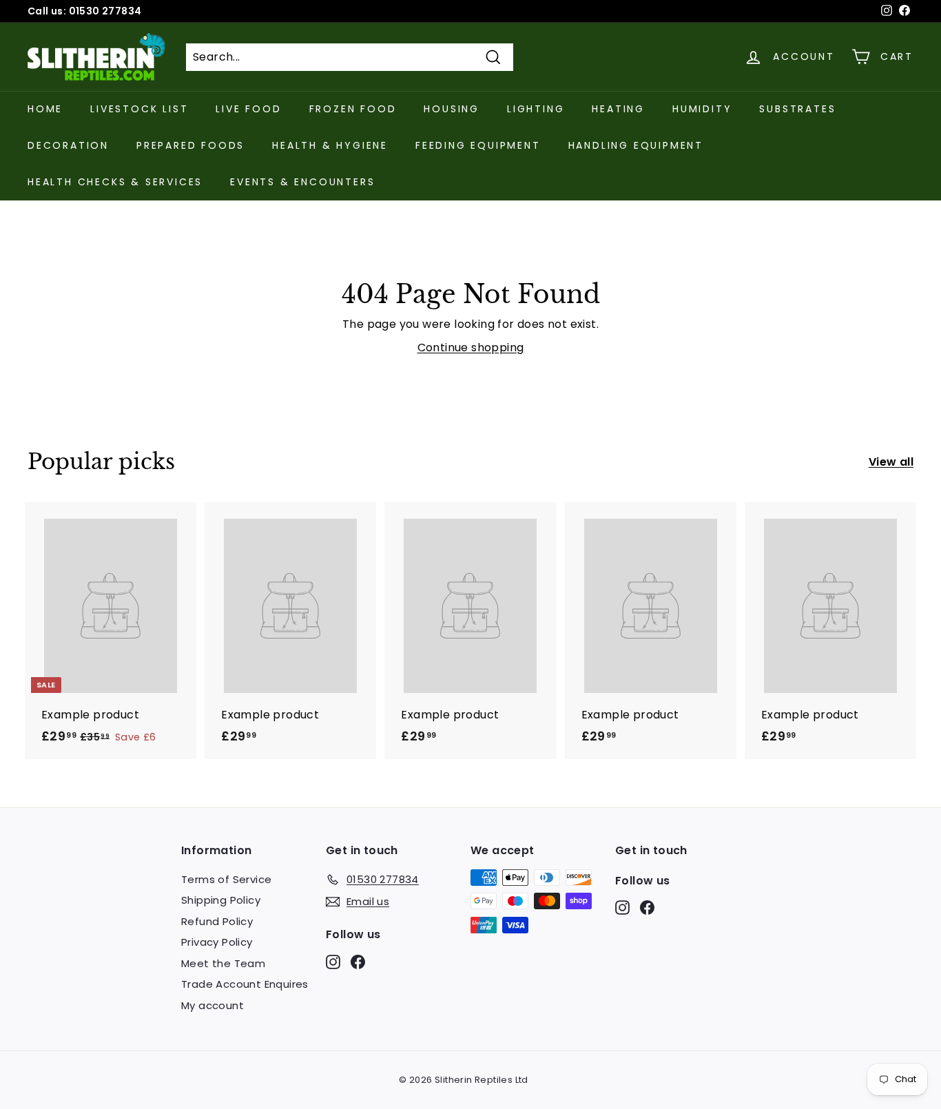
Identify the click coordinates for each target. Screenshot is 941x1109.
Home (45, 109)
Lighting (535, 109)
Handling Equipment (635, 145)
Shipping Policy (220, 900)
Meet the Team (223, 963)
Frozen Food (353, 109)
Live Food (248, 109)
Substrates (797, 109)
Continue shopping (470, 347)
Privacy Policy (217, 942)
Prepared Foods (190, 145)
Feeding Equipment (478, 145)
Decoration (68, 145)
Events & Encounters (302, 182)
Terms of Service (226, 879)
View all (891, 462)
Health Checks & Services (115, 182)
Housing (451, 109)
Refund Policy (217, 921)
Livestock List (139, 109)
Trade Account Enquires (245, 984)
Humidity (702, 109)
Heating (618, 109)
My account (212, 1005)
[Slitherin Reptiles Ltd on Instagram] (333, 961)
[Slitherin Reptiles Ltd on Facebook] (358, 961)
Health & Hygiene (330, 145)
